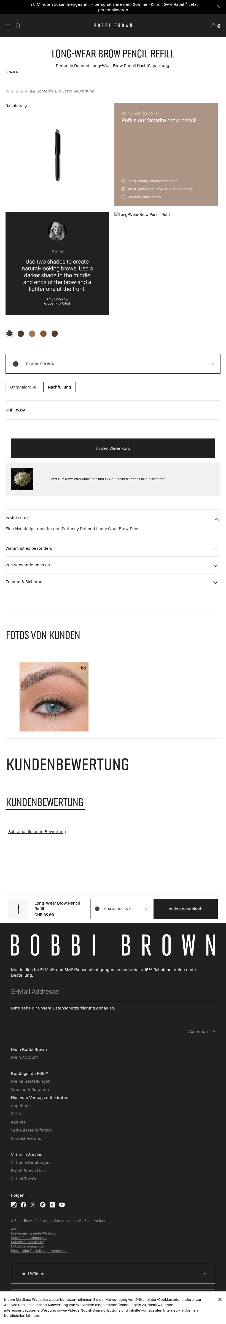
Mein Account (24, 1057)
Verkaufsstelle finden (31, 1129)
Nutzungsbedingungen (28, 1246)
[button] (8, 25)
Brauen (12, 72)
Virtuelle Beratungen (31, 1162)
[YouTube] (62, 1204)
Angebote (20, 1105)
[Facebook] (23, 1204)
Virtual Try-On (24, 1178)
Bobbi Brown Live (28, 1170)
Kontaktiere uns (26, 1138)
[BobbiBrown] (113, 25)
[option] (9, 333)
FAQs (16, 1113)
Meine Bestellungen (30, 1081)
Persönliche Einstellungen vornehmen (39, 1251)
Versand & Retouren (30, 1089)
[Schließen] (220, 1299)
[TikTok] (52, 1204)
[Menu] (8, 25)
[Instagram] (14, 1204)
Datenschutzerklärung (28, 1242)
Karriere (18, 1121)
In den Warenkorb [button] (113, 448)
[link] (215, 25)
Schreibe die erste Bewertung (66, 90)
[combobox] (122, 909)
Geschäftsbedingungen (29, 1238)
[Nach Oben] (209, 999)
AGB (14, 1229)
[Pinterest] (42, 1204)
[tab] (45, 802)
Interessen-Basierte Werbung (33, 1233)
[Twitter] (33, 1204)
